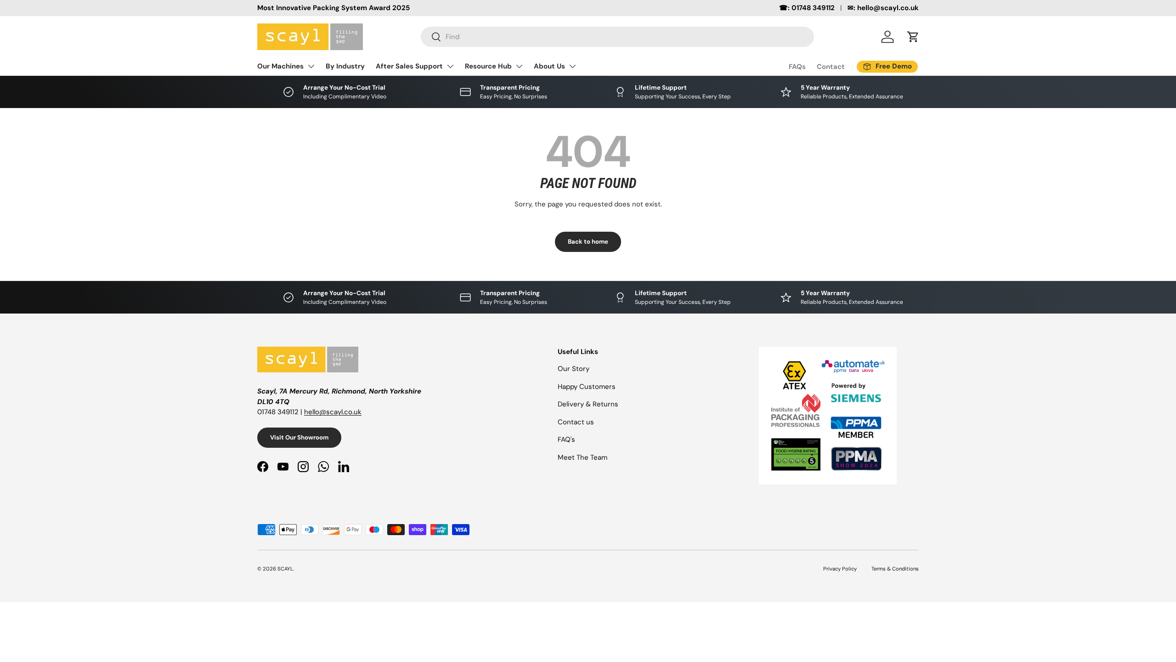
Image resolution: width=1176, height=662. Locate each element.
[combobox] (617, 37)
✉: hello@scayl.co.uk (883, 7)
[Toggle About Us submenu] (572, 66)
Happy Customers (587, 386)
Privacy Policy (840, 568)
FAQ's (566, 439)
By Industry (345, 66)
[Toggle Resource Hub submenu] (519, 66)
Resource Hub (488, 66)
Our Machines (280, 66)
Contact (831, 66)
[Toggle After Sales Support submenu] (450, 66)
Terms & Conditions (895, 568)
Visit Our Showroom (299, 437)
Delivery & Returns (588, 404)
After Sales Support (409, 66)
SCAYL (285, 568)
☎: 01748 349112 (807, 7)
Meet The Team (582, 457)
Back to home (588, 241)
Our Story (573, 368)
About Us (549, 66)
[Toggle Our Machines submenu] (311, 66)
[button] (913, 37)
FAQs (797, 66)
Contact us (576, 422)
